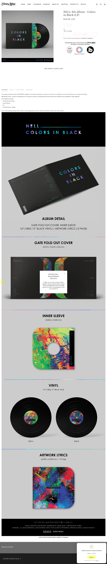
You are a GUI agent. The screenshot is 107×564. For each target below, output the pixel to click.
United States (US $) (11, 558)
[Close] (65, 273)
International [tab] (29, 90)
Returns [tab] (12, 90)
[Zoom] (4, 59)
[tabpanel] (53, 316)
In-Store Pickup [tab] (20, 90)
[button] (29, 4)
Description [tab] (5, 90)
